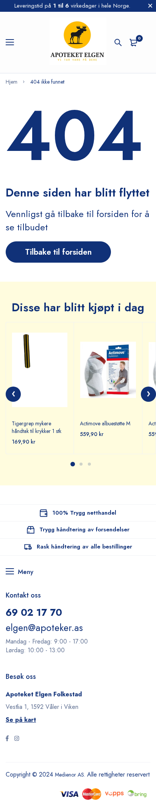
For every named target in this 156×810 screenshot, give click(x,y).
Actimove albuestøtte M (105, 423)
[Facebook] (7, 739)
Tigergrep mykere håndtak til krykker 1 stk (36, 427)
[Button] (118, 42)
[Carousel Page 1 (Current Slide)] (72, 464)
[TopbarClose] (150, 5)
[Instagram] (16, 739)
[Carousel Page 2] (80, 464)
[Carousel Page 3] (88, 464)
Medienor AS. (73, 774)
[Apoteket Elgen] (78, 42)
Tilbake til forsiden (58, 252)
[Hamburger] (13, 42)
